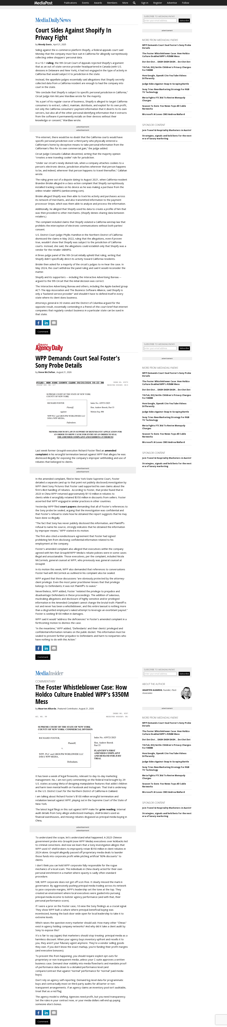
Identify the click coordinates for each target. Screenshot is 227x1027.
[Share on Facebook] (38, 322)
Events (85, 2)
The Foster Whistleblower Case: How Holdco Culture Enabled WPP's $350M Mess (166, 55)
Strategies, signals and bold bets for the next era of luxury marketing (166, 137)
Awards (98, 2)
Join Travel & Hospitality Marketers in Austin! (166, 130)
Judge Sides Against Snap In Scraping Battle (165, 83)
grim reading (107, 809)
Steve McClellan (46, 372)
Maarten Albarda (47, 708)
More (125, 2)
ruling (50, 62)
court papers (68, 506)
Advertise (172, 2)
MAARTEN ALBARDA (152, 690)
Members (112, 2)
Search (134, 3)
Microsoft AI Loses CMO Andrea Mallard (163, 114)
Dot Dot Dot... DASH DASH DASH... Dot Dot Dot (166, 61)
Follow (185, 2)
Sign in (144, 2)
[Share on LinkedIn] (46, 322)
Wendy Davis (45, 44)
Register (157, 2)
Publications (70, 2)
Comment (43, 331)
